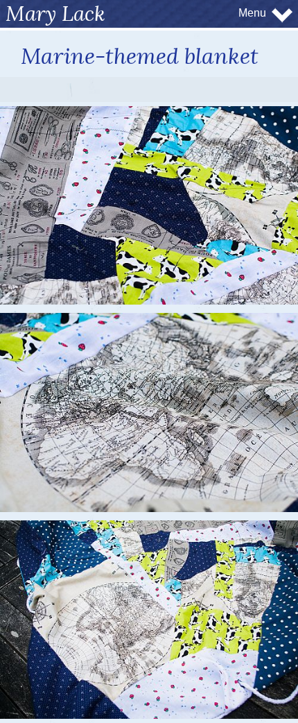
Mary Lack (55, 13)
